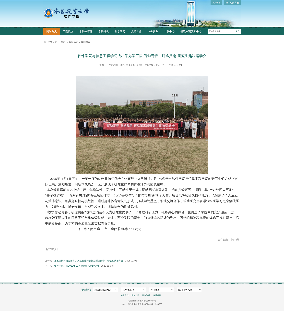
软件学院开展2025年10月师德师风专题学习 (76, 265)
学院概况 (68, 31)
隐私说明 (146, 295)
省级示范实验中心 (190, 31)
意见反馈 (157, 295)
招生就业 (153, 31)
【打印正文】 (52, 249)
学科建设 (103, 31)
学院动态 (73, 42)
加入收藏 (216, 2)
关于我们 (125, 295)
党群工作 (136, 31)
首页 (63, 42)
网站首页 (51, 31)
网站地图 (135, 295)
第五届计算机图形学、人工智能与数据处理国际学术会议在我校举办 (88, 260)
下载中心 (169, 31)
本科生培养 (85, 31)
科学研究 (120, 31)
